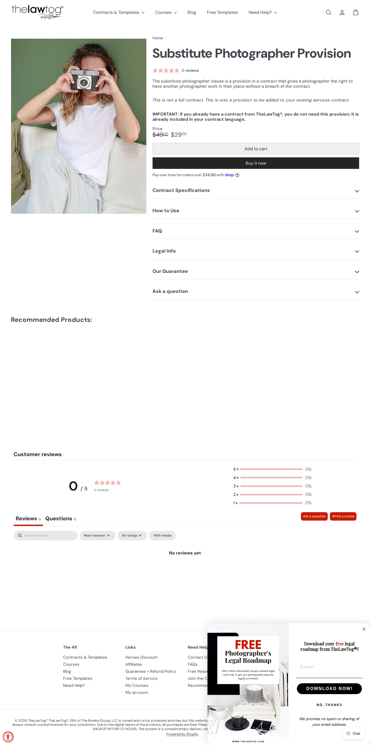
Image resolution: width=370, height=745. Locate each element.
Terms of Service (141, 678)
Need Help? (261, 12)
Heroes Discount (141, 657)
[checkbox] (162, 536)
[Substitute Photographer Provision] (37, 374)
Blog (191, 12)
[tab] (60, 519)
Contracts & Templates (116, 12)
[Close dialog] (364, 629)
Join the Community (207, 678)
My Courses (136, 685)
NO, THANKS (329, 705)
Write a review (343, 516)
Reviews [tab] (28, 518)
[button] (272, 469)
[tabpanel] (185, 571)
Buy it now (256, 163)
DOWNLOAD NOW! (329, 688)
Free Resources (203, 671)
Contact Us (198, 657)
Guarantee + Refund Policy (150, 671)
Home (157, 38)
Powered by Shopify (182, 734)
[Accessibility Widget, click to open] (8, 736)
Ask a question (314, 516)
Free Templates (222, 12)
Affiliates (133, 664)
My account (136, 692)
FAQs (192, 664)
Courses (164, 12)
